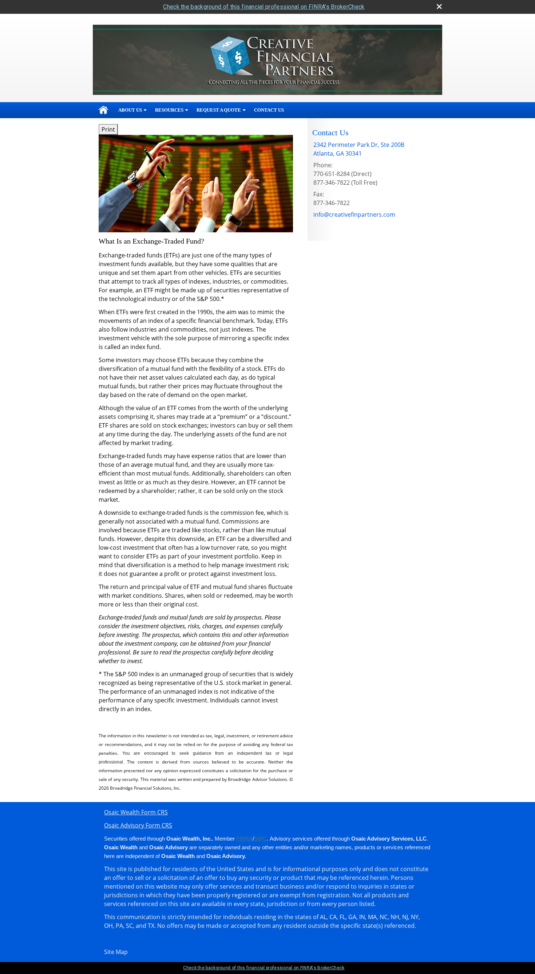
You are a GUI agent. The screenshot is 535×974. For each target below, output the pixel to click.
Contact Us (269, 110)
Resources (169, 110)
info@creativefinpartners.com (354, 215)
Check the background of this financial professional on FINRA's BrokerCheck (263, 6)
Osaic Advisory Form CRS (138, 825)
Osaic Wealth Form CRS (136, 812)
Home (103, 110)
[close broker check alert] (439, 6)
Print (108, 129)
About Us (130, 110)
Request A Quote (219, 110)
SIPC (260, 839)
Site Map (116, 952)
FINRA (244, 839)
